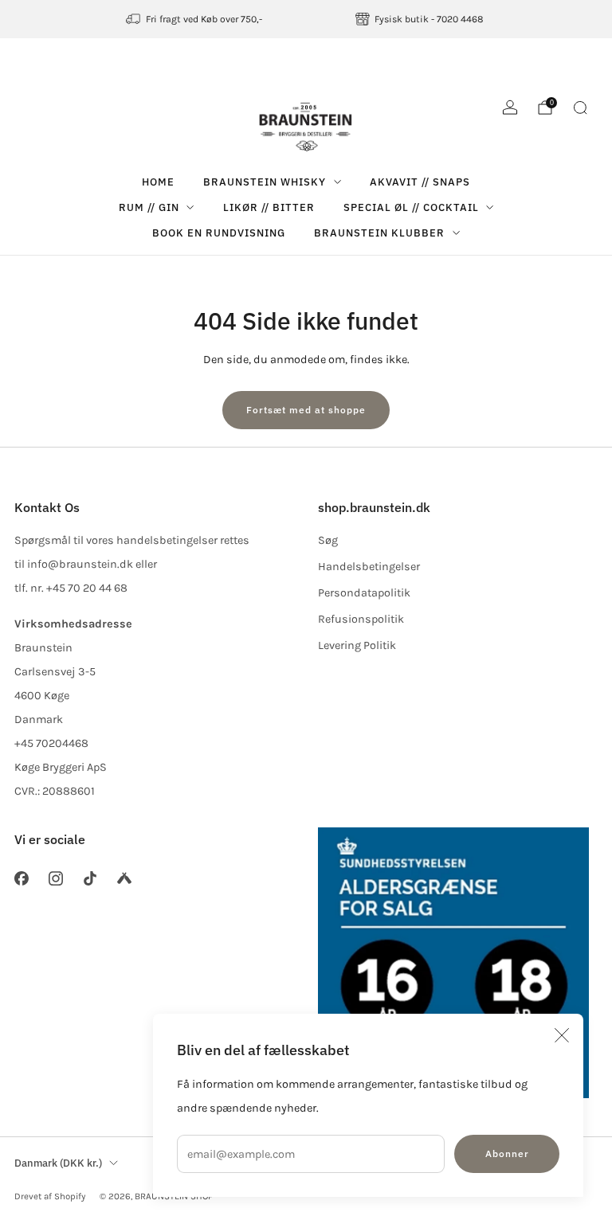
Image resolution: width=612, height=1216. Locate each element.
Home (158, 182)
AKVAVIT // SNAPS (420, 182)
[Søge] (580, 107)
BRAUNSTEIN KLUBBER (379, 233)
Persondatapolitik (364, 593)
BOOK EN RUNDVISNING (218, 233)
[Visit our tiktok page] (90, 878)
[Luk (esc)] (561, 1035)
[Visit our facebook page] (21, 878)
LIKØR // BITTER (269, 207)
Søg (328, 540)
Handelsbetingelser (369, 566)
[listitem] (194, 19)
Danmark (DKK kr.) (58, 1163)
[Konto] (510, 107)
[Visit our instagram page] (55, 878)
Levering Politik (357, 645)
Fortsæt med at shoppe (306, 410)
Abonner (507, 1153)
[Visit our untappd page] (125, 878)
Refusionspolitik (361, 619)
